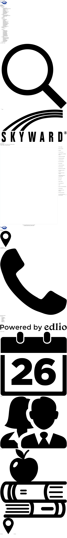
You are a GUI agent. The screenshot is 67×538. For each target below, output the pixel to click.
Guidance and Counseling (6, 37)
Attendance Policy (5, 19)
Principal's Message (5, 12)
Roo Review (4, 39)
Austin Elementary (5, 30)
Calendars (4, 20)
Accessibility (3, 317)
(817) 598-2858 (3, 315)
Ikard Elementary (5, 32)
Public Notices (3, 321)
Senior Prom (4, 25)
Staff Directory (4, 13)
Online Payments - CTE (5, 23)
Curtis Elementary (5, 31)
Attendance (4, 9)
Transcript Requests (5, 40)
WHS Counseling (2, 144)
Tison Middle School (5, 35)
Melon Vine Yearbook (5, 22)
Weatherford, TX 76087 (3, 247)
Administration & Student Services (7, 8)
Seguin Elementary (5, 33)
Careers (2, 319)
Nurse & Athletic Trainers (6, 11)
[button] (3, 7)
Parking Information (5, 24)
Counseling (4, 10)
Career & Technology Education (6, 15)
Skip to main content (2, 0)
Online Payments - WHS (6, 38)
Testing (4, 16)
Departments (3, 320)
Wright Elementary (5, 34)
